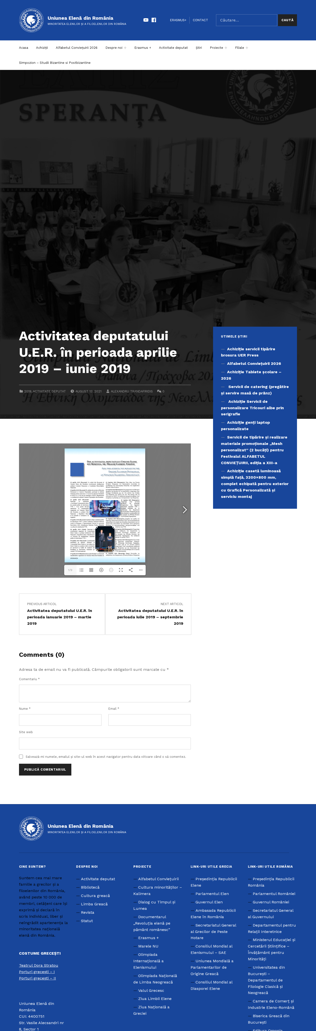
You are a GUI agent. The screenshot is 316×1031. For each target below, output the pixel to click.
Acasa (23, 48)
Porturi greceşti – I (37, 971)
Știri (199, 48)
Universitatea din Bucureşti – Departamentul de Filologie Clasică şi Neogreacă (266, 980)
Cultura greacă (95, 895)
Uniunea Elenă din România (80, 18)
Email (113, 708)
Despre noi (113, 48)
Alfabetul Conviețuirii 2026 (77, 48)
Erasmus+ (178, 20)
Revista (87, 912)
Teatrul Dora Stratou (38, 965)
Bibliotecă (90, 887)
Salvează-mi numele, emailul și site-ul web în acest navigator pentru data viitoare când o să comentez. (106, 757)
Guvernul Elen (209, 902)
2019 (27, 391)
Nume (25, 708)
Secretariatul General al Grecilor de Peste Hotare (213, 931)
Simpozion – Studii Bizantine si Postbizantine (55, 63)
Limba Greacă (94, 904)
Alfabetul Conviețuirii (158, 879)
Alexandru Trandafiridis (132, 391)
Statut (87, 920)
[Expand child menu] (125, 48)
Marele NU (148, 946)
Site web (26, 732)
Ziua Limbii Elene (155, 998)
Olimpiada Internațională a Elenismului (148, 961)
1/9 (70, 570)
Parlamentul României (274, 893)
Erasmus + (142, 48)
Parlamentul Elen (212, 893)
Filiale (239, 48)
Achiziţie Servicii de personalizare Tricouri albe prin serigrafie (252, 408)
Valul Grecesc (151, 990)
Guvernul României (271, 902)
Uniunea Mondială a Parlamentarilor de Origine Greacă (212, 967)
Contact (200, 20)
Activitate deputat (173, 48)
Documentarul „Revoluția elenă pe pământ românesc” (151, 923)
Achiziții (42, 48)
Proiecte (216, 48)
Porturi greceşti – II (37, 978)
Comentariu (29, 679)
